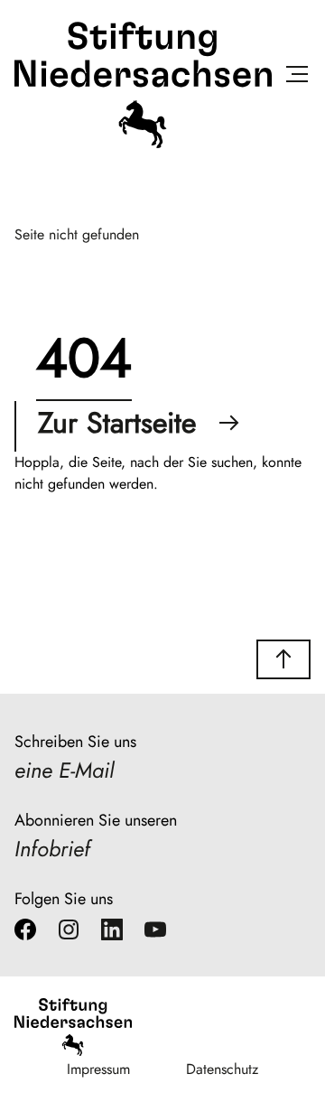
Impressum (98, 1069)
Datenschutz (222, 1069)
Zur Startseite (117, 423)
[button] (283, 659)
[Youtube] (155, 933)
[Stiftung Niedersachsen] (143, 144)
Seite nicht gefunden (76, 234)
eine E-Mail (64, 770)
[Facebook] (25, 933)
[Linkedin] (112, 933)
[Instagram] (68, 933)
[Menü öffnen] (297, 77)
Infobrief (52, 848)
